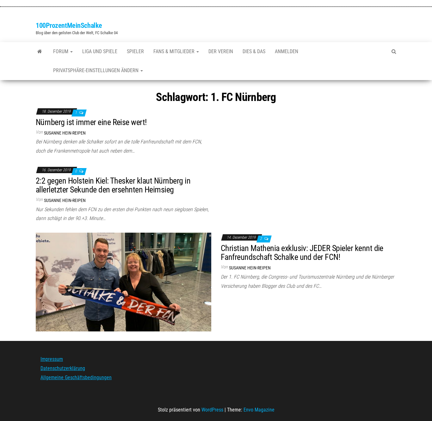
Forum (61, 51)
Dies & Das (254, 51)
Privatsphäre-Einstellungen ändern (96, 70)
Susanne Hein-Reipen (65, 132)
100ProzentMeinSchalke (69, 25)
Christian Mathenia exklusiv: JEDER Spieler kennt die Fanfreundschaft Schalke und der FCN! (302, 252)
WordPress (212, 410)
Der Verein (220, 51)
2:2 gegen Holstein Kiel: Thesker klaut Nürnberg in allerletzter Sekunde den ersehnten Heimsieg (113, 185)
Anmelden (286, 51)
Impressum (51, 359)
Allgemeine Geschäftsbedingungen (76, 377)
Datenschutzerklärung (62, 368)
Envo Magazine (259, 410)
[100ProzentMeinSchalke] (39, 51)
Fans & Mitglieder (174, 51)
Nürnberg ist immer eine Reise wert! (91, 122)
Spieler (135, 51)
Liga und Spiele (99, 51)
